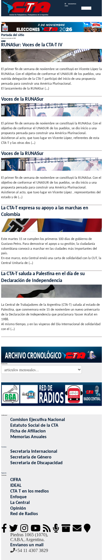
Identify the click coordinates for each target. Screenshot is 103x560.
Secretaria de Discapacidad (36, 463)
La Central (20, 503)
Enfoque (18, 497)
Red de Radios (24, 514)
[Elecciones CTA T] (51, 27)
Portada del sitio (12, 35)
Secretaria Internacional (33, 451)
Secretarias (4, 447)
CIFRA (15, 480)
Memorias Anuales (28, 437)
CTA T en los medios (29, 491)
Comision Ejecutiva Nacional (37, 420)
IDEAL (15, 485)
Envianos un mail (26, 545)
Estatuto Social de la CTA (34, 425)
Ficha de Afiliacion (28, 431)
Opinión (18, 508)
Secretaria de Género (31, 457)
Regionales (4, 473)
